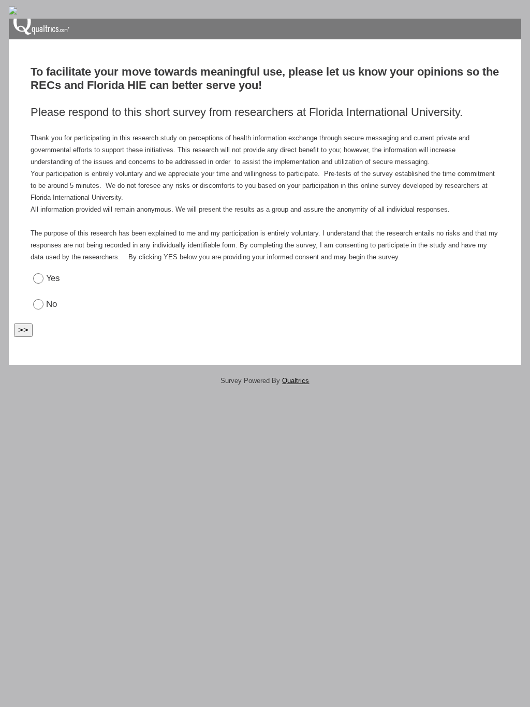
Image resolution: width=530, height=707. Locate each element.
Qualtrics (295, 381)
